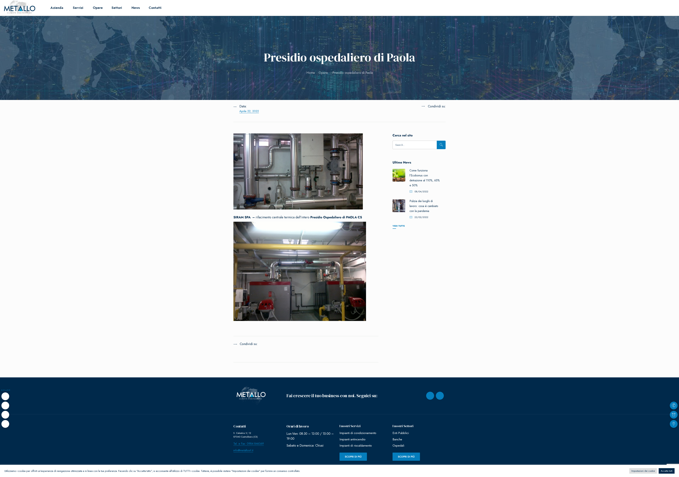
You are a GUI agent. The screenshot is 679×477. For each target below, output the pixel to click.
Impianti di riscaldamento (356, 445)
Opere (323, 72)
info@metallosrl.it (243, 450)
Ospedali (398, 445)
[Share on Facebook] (5, 396)
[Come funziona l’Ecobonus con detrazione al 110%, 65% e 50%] (399, 175)
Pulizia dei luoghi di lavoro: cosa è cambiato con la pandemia (424, 206)
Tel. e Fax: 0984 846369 (248, 444)
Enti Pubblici (401, 433)
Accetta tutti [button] (666, 471)
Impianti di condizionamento (358, 433)
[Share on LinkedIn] (427, 115)
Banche (397, 439)
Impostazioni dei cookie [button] (643, 471)
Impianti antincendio (352, 439)
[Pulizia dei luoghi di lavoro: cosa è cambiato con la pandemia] (399, 205)
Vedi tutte (399, 225)
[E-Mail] (5, 424)
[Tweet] (5, 405)
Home (310, 72)
